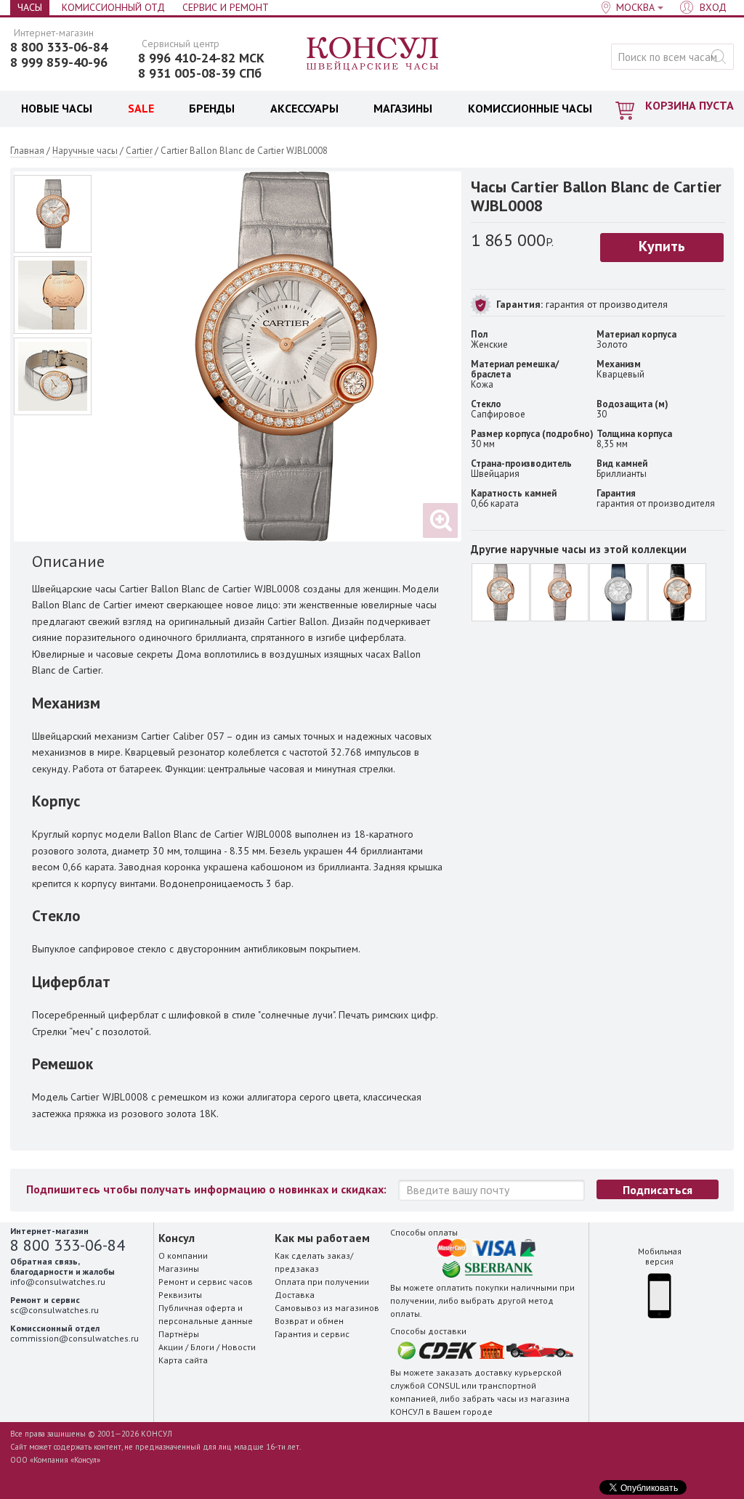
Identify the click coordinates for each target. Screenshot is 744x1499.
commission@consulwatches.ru (74, 1338)
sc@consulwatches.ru (54, 1309)
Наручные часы (85, 150)
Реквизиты (180, 1294)
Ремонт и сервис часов (205, 1281)
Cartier (139, 150)
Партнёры (178, 1333)
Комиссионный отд (113, 7)
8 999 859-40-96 (59, 62)
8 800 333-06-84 (59, 47)
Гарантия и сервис (312, 1333)
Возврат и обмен (309, 1320)
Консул (373, 54)
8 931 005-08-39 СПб (200, 73)
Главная (27, 150)
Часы (29, 7)
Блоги (202, 1346)
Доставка (295, 1294)
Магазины (178, 1268)
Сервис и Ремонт (225, 7)
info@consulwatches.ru (57, 1281)
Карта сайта (183, 1360)
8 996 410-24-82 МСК (201, 58)
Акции (170, 1346)
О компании (183, 1255)
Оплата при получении (322, 1281)
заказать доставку (474, 1372)
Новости (239, 1346)
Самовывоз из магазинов (327, 1307)
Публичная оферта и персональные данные (205, 1314)
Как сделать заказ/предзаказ (314, 1262)
